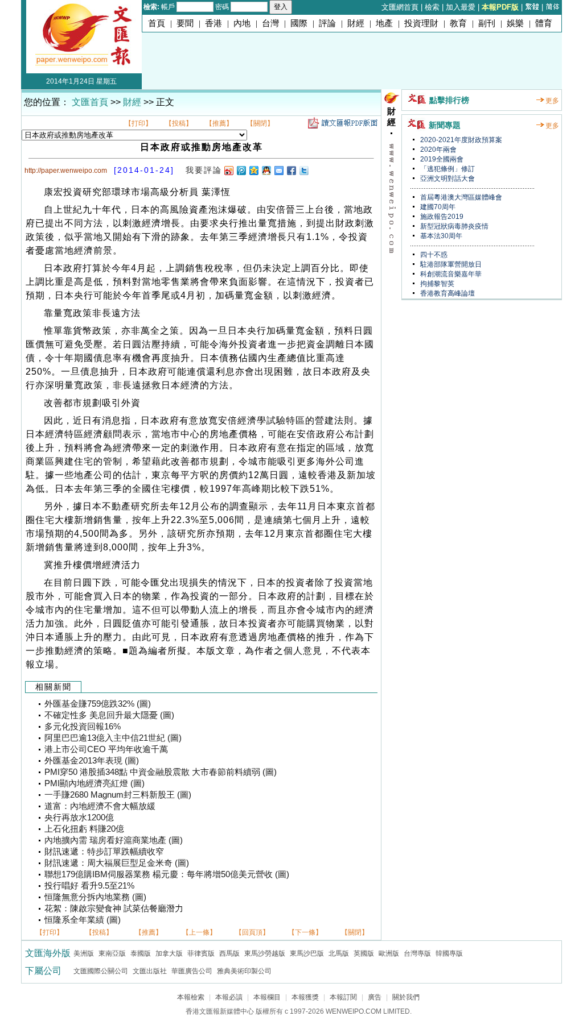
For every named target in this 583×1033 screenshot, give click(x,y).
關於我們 (406, 997)
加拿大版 (169, 953)
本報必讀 (229, 997)
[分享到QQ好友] (266, 170)
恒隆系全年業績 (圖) (82, 919)
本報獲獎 (305, 997)
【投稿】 (178, 123)
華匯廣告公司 (191, 971)
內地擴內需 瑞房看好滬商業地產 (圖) (113, 840)
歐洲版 (389, 953)
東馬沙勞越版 (264, 953)
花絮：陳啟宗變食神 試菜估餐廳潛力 (113, 908)
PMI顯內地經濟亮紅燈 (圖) (94, 783)
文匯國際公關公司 (100, 971)
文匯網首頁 (399, 7)
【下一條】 (305, 932)
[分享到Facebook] (291, 170)
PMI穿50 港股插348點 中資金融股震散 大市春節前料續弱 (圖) (160, 772)
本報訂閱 (343, 997)
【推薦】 (219, 123)
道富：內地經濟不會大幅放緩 (99, 806)
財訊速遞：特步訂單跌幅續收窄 (104, 851)
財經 (355, 23)
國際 (298, 23)
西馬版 (229, 953)
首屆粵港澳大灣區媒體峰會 (460, 197)
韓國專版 (449, 953)
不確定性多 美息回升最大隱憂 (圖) (109, 715)
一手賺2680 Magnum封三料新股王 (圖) (117, 794)
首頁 (156, 23)
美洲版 (83, 953)
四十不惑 (432, 255)
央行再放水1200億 (79, 817)
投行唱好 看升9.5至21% (89, 885)
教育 (458, 23)
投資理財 (421, 23)
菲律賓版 (201, 953)
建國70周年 (436, 207)
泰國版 (140, 953)
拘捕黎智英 (436, 284)
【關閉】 (260, 123)
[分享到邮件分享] (278, 170)
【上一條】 (199, 932)
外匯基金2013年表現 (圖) (91, 760)
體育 (543, 23)
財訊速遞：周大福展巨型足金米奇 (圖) (116, 863)
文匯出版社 (150, 971)
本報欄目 (267, 997)
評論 (327, 23)
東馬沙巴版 (307, 953)
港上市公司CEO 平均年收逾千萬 (106, 749)
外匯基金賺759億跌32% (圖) (97, 703)
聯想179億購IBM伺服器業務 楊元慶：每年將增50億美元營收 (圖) (166, 874)
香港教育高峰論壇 (446, 293)
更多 (552, 101)
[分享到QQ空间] (253, 170)
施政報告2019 (440, 217)
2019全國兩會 (440, 159)
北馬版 (339, 953)
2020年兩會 (437, 150)
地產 (384, 23)
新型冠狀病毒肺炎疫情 (453, 226)
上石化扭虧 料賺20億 (84, 828)
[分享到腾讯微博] (241, 170)
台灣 (270, 23)
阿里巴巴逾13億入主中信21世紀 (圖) (113, 737)
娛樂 (515, 23)
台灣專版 (417, 953)
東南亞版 (112, 953)
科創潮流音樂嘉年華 (450, 274)
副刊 (486, 23)
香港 (213, 23)
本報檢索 (190, 997)
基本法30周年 (440, 236)
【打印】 (138, 123)
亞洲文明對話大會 (446, 178)
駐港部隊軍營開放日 (450, 264)
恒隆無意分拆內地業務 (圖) (95, 897)
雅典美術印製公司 (244, 971)
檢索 (432, 7)
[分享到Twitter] (303, 170)
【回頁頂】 (252, 932)
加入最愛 (460, 7)
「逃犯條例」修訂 (446, 169)
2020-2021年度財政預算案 (460, 140)
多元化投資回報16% (82, 726)
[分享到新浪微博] (228, 170)
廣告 (374, 997)
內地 (242, 23)
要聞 (185, 23)
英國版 (364, 953)
